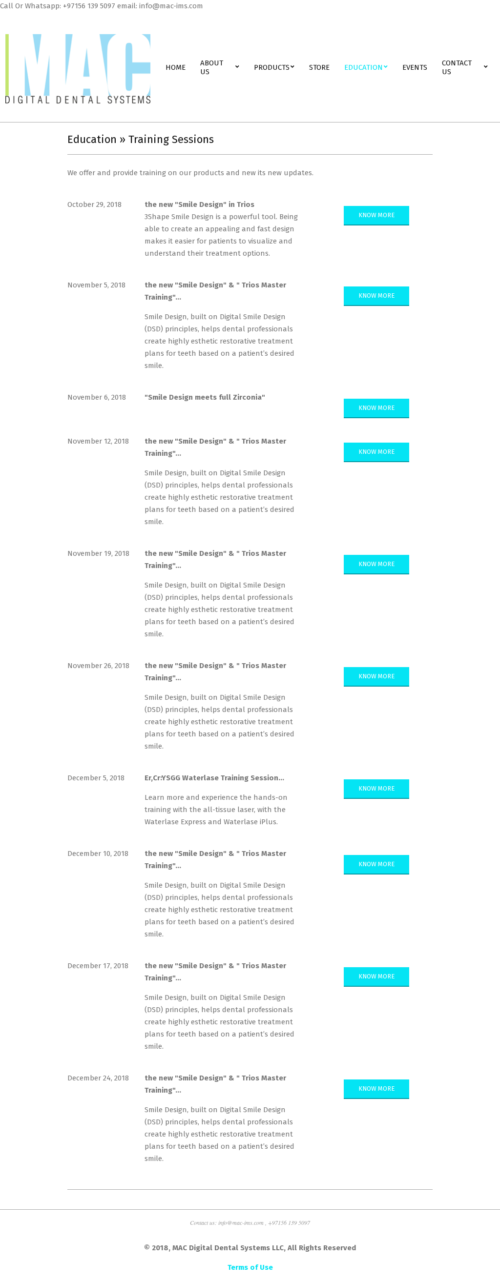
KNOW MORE (376, 215)
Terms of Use (250, 1267)
